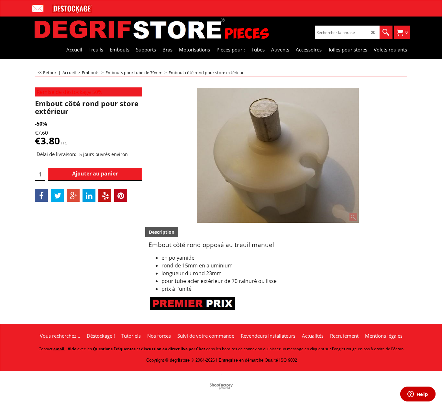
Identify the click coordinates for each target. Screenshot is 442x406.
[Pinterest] (120, 195)
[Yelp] (104, 195)
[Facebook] (41, 195)
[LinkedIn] (89, 195)
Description (161, 232)
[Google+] (73, 195)
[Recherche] (386, 32)
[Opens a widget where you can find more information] (418, 395)
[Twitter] (57, 195)
